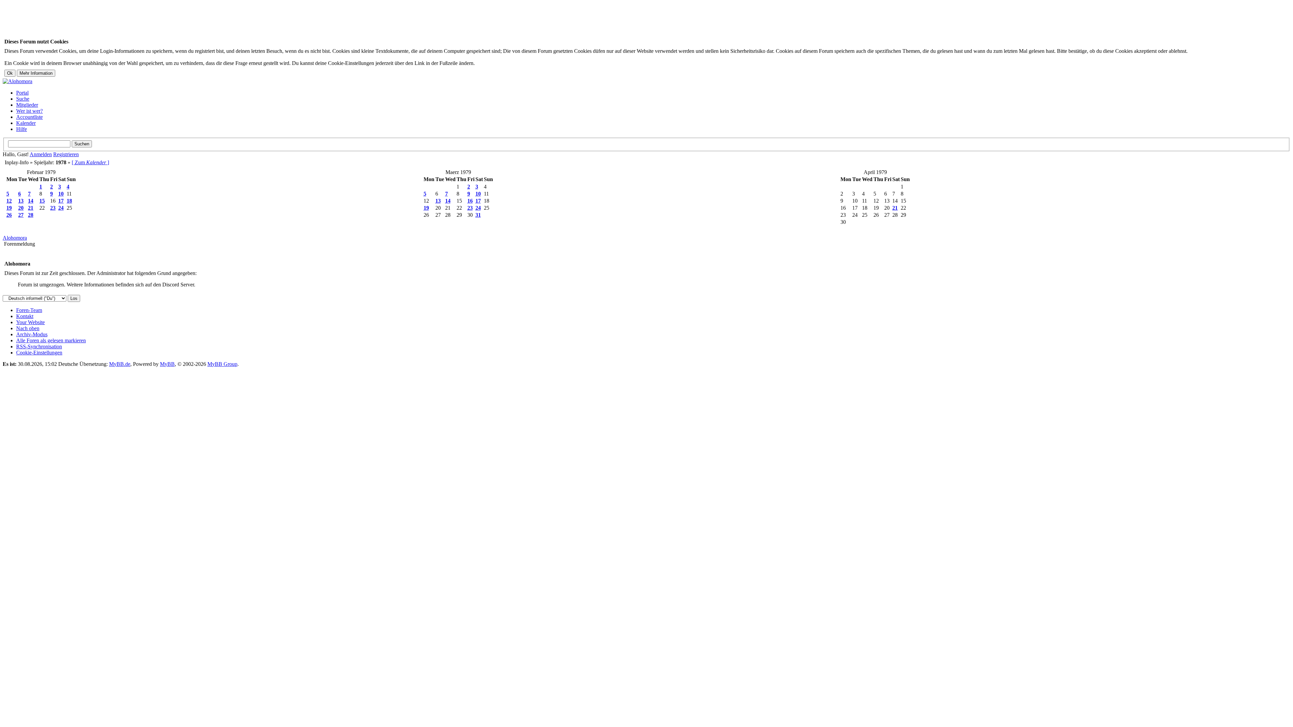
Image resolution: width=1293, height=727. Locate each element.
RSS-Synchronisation (39, 346)
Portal (22, 93)
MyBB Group (222, 364)
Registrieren (66, 154)
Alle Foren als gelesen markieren (51, 340)
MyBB (167, 364)
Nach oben (27, 328)
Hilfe (21, 129)
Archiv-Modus (31, 334)
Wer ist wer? (29, 111)
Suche (22, 99)
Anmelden (41, 154)
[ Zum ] (90, 162)
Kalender (26, 123)
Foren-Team (29, 310)
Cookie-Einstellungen (39, 352)
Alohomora (15, 238)
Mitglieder (27, 105)
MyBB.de (119, 364)
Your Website (30, 322)
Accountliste (29, 117)
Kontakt (24, 316)
